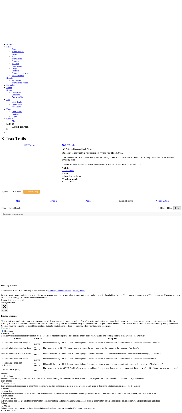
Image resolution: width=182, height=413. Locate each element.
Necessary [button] (5, 328)
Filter (4, 208)
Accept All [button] (19, 300)
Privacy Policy (79, 291)
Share (6, 192)
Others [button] (4, 403)
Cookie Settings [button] (7, 300)
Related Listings (126, 201)
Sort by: (14, 208)
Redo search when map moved (13, 214)
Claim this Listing (32, 192)
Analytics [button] (5, 388)
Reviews (53, 201)
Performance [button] (6, 381)
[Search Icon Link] (7, 132)
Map (18, 201)
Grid (170, 208)
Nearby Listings (162, 201)
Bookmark (17, 192)
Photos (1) (90, 201)
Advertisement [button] (7, 396)
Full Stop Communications (59, 291)
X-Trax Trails (68, 170)
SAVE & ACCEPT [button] (9, 411)
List (163, 208)
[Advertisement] (81, 19)
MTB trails (69, 145)
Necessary (8, 331)
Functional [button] (5, 373)
